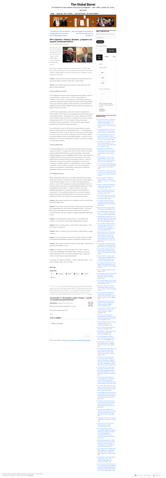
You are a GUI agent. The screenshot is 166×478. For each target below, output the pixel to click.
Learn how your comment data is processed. (79, 340)
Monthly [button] (107, 56)
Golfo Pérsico (88, 290)
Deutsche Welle (77, 290)
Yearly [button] (114, 56)
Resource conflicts (88, 288)
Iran (59, 292)
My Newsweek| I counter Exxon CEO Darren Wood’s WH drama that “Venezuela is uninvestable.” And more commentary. (107, 275)
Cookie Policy (30, 475)
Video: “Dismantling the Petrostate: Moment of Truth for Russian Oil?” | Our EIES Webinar (107, 323)
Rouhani (52, 290)
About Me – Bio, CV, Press (65, 13)
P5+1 (76, 288)
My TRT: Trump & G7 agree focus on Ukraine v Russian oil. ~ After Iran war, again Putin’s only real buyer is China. (106, 179)
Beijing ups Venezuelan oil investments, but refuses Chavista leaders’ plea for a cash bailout (82, 33)
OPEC (72, 288)
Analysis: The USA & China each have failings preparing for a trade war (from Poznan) (106, 424)
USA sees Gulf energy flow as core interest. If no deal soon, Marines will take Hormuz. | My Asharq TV (107, 197)
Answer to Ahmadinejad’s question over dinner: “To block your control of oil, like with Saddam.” (106, 191)
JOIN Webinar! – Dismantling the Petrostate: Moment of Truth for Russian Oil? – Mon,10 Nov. (107, 332)
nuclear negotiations (70, 292)
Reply (71, 303)
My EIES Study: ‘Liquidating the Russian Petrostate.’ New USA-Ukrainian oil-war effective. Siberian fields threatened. (106, 250)
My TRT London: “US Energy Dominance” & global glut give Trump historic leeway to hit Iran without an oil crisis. (107, 245)
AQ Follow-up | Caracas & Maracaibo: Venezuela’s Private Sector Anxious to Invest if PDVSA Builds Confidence (60, 33)
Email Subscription (102, 31)
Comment (87, 336)
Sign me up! (100, 41)
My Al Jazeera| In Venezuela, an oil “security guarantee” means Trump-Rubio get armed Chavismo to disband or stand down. (107, 264)
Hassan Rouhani (53, 292)
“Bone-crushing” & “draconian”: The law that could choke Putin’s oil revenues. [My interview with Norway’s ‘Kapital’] (107, 309)
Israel (64, 292)
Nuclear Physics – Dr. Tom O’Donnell (87, 13)
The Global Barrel (83, 4)
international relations (79, 286)
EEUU (83, 290)
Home (52, 13)
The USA (66, 290)
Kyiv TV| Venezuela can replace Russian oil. (107, 269)
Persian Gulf (80, 288)
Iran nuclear (87, 286)
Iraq (55, 288)
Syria (62, 290)
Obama (69, 288)
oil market (81, 292)
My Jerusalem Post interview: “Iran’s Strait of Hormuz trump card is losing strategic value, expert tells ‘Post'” (106, 131)
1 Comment (65, 44)
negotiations (64, 288)
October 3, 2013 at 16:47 (64, 303)
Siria (72, 294)
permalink (90, 294)
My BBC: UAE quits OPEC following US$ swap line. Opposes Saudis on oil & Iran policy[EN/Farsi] (107, 186)
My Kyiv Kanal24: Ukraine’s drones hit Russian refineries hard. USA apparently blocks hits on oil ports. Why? (106, 343)
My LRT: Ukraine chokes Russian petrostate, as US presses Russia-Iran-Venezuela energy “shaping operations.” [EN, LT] (107, 165)
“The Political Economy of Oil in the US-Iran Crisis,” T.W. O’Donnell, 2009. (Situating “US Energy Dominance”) (107, 213)
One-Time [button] (99, 57)
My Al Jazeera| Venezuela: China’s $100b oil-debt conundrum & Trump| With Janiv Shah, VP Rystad (107, 282)
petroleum (87, 292)
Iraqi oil (59, 288)
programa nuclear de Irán (55, 294)
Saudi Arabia (57, 290)
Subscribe (111, 50)
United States (77, 294)
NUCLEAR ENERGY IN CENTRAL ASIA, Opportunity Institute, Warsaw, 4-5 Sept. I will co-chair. (106, 338)
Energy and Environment (67, 286)
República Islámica (66, 294)
